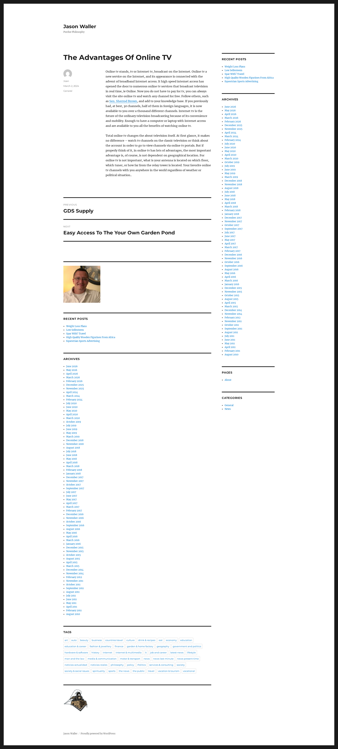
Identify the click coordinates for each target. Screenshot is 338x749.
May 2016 (71, 532)
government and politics (187, 646)
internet (107, 652)
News (228, 409)
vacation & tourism (168, 671)
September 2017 (75, 488)
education (186, 640)
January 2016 (73, 543)
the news (124, 671)
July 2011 (71, 595)
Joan (66, 81)
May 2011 (71, 603)
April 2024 (72, 392)
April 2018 (71, 462)
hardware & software (76, 652)
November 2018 (75, 444)
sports (111, 671)
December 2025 (75, 384)
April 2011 (71, 606)
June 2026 (72, 366)
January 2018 (73, 473)
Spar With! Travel (76, 333)
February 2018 (74, 469)
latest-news (176, 652)
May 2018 (71, 458)
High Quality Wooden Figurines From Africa (90, 337)
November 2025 (75, 388)
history (95, 652)
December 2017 (74, 477)
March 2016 (73, 540)
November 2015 (75, 551)
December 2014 (74, 569)
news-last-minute (163, 658)
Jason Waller (79, 26)
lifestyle (191, 652)
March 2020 (73, 418)
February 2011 (74, 610)
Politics (141, 664)
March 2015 (72, 566)
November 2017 (75, 481)
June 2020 (71, 407)
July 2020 (71, 403)
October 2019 (73, 421)
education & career (75, 646)
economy (171, 640)
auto (74, 640)
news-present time (188, 658)
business (97, 640)
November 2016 (75, 518)
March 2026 (73, 377)
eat (160, 640)
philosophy (117, 664)
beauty (84, 640)
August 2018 (73, 447)
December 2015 (74, 547)
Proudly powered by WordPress (98, 733)
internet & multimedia (129, 652)
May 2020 (71, 410)
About (228, 379)
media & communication (102, 658)
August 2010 (73, 614)
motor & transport (130, 658)
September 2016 (75, 525)
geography (163, 646)
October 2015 (73, 555)
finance (119, 646)
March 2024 (73, 395)
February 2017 (74, 510)
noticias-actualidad (76, 664)
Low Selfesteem (75, 329)
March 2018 (72, 466)
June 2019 (71, 429)
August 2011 (73, 592)
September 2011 (75, 588)
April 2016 (72, 536)
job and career (158, 652)
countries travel (114, 640)
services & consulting (161, 664)
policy (130, 664)
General (67, 90)
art (66, 640)
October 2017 (73, 484)
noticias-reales (98, 664)
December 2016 (75, 514)
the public (139, 671)
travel (151, 671)
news (147, 658)
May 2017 (71, 499)
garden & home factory (140, 646)
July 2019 (71, 425)
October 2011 (73, 584)
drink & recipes (146, 640)
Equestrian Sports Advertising (83, 341)
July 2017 (71, 492)
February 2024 (74, 399)
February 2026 (74, 381)
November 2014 (75, 573)
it (146, 652)
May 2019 (71, 432)
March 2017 (72, 506)
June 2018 (71, 455)
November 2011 (74, 580)
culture (130, 640)
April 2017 (71, 503)
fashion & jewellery (100, 646)
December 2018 (74, 440)
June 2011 (71, 599)
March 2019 (73, 436)
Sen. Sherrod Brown (123, 101)
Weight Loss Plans (76, 326)
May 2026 (71, 370)
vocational (189, 671)
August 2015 (73, 558)
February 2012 (74, 577)
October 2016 (73, 521)
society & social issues (77, 671)
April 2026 (72, 373)
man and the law (74, 658)
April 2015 (71, 562)
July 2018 (71, 451)
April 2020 (72, 414)
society (181, 664)
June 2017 (71, 495)
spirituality (99, 671)
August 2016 (73, 529)
